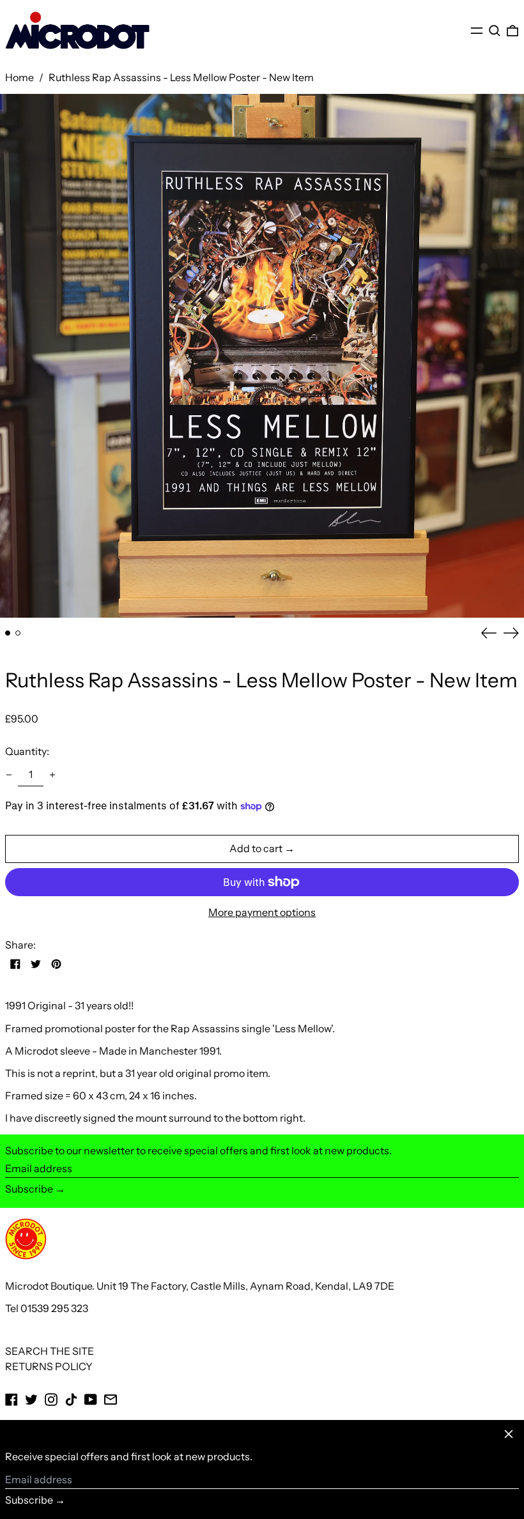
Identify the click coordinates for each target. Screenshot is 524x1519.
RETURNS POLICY (49, 1366)
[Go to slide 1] (7, 633)
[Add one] (52, 775)
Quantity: (27, 751)
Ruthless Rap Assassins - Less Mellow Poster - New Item (181, 77)
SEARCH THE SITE (49, 1351)
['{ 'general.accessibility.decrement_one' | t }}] (9, 775)
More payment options (262, 912)
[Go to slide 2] (17, 633)
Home (19, 77)
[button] (494, 30)
